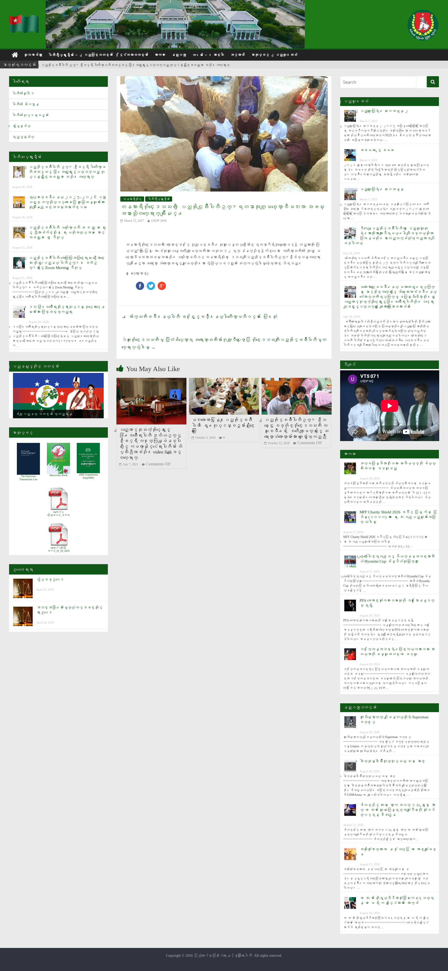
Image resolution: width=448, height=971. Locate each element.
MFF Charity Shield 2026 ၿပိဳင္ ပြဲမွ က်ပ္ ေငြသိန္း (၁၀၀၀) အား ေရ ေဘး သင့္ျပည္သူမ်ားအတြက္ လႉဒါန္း (398, 517)
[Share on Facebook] (140, 284)
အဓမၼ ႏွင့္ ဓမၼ (377, 150)
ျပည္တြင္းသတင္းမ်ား (98, 55)
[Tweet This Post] (151, 284)
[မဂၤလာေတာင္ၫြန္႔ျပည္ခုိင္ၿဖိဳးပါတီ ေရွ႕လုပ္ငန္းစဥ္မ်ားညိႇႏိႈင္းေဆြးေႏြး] (224, 381)
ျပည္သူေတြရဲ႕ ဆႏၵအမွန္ (381, 189)
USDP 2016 (158, 221)
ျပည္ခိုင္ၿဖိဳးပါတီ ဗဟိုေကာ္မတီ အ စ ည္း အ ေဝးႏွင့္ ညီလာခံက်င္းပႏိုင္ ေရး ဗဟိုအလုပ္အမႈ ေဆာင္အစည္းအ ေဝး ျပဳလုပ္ (67, 232)
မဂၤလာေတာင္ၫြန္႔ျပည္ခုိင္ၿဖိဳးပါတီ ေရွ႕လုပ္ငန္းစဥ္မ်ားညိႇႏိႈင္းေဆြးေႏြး (223, 425)
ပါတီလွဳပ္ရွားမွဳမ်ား (61, 55)
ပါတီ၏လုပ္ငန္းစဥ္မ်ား (30, 115)
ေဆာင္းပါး (218, 55)
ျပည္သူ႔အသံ (286, 55)
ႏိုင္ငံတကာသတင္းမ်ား (133, 55)
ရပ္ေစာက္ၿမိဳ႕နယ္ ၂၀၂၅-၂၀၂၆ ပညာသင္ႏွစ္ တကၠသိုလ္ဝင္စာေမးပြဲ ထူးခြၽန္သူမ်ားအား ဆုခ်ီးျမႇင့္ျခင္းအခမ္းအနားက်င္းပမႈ (67, 202)
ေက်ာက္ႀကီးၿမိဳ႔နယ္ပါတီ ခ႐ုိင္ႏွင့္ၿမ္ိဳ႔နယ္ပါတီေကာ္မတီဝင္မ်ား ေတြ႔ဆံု (199, 316)
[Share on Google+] (162, 284)
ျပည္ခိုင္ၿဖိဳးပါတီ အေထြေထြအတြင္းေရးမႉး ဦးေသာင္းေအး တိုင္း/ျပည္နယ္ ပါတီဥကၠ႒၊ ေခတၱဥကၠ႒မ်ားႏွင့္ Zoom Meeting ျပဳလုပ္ (66, 263)
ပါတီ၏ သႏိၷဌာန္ (25, 104)
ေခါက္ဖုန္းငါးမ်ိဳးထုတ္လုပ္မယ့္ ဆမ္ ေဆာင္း (392, 761)
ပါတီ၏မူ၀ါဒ (23, 93)
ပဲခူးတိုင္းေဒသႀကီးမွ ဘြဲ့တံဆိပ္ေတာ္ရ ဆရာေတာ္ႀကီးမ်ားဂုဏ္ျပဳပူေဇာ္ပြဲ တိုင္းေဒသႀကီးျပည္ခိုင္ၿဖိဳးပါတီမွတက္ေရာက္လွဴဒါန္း (224, 343)
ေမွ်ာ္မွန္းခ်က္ (21, 126)
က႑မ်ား (197, 55)
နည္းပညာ (178, 55)
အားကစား (159, 55)
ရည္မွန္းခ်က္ (23, 137)
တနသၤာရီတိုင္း (132, 199)
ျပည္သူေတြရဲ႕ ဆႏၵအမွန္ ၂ (384, 111)
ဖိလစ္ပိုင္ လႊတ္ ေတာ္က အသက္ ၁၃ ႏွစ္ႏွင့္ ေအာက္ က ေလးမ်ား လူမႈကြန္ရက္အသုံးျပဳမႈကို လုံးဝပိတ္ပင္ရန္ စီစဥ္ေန (397, 810)
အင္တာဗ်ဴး (237, 55)
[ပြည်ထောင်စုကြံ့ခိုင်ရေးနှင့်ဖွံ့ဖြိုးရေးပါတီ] (24, 18)
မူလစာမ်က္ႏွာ (33, 55)
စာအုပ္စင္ (260, 55)
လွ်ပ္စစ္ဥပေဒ (50, 579)
